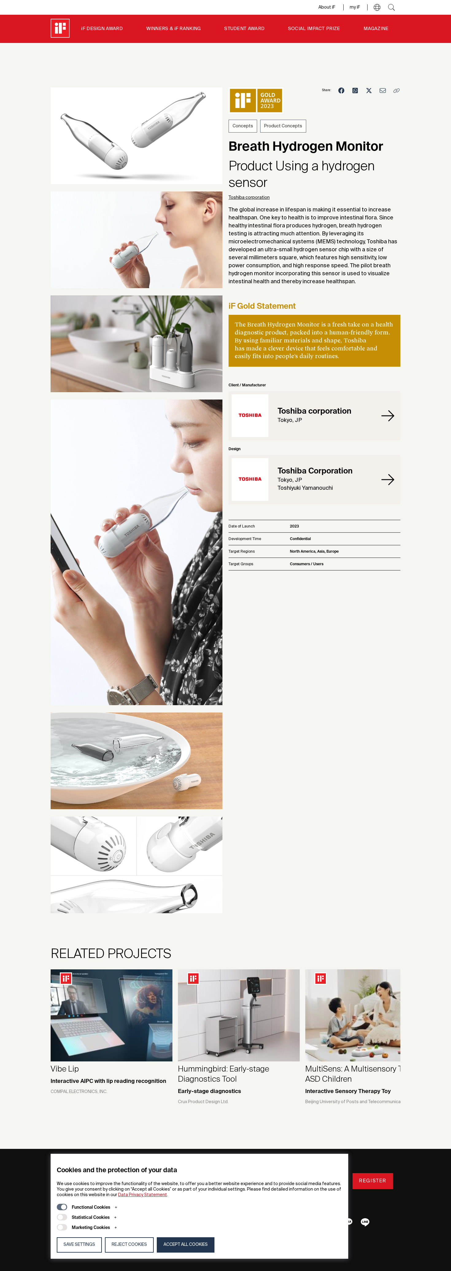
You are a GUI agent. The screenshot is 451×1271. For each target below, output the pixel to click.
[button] (377, 7)
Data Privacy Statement (142, 1195)
